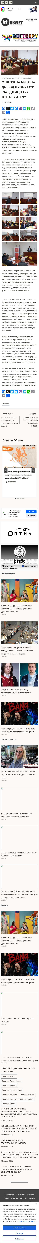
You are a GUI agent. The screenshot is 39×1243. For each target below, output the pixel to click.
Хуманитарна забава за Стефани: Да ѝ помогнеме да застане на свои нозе (16, 815)
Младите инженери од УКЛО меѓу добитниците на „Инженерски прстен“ (16, 691)
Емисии (14, 1198)
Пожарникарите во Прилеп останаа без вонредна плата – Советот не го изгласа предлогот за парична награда (17, 650)
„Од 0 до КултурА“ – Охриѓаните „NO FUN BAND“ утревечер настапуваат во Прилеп (18, 730)
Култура (4, 905)
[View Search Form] (36, 2)
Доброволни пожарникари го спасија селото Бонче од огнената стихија (18, 854)
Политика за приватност (27, 1221)
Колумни (30, 1194)
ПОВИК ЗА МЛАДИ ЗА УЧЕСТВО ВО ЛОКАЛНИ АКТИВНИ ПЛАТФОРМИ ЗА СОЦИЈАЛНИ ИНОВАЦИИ (16, 1169)
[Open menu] (19, 9)
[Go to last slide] (5, 470)
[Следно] (33, 470)
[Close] (37, 1204)
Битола (6, 404)
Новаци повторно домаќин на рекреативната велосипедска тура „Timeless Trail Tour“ (19, 474)
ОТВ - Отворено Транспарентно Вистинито (15, 512)
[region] (19, 1222)
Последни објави (8, 573)
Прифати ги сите (19, 1228)
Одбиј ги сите (19, 1239)
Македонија (20, 1194)
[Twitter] (6, 2)
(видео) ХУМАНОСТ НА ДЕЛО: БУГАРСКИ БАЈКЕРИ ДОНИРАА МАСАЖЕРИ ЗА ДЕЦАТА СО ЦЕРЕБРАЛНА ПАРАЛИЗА (19, 894)
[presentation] (19, 456)
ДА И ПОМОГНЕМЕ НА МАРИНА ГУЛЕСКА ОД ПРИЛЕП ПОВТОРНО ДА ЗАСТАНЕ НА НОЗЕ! (18, 774)
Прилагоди (19, 1233)
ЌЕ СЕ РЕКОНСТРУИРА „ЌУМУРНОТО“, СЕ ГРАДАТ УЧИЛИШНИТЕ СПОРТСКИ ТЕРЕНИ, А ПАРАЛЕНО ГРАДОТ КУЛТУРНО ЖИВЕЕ (19, 1155)
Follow (32, 515)
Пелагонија (27, 78)
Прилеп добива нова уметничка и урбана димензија (17, 1020)
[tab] (15, 498)
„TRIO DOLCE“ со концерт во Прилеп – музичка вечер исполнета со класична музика (19, 1059)
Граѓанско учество (9, 78)
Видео (6, 1198)
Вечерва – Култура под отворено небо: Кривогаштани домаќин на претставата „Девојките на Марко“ (16, 608)
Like (32, 511)
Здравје (32, 1198)
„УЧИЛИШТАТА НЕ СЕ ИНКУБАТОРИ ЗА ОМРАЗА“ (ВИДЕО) (30, 420)
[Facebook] (2, 2)
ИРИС (20, 78)
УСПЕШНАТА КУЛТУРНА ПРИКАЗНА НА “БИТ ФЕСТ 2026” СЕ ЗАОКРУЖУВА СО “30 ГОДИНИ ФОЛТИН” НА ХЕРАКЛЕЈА (19, 1128)
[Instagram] (10, 2)
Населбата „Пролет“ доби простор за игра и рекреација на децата (9, 420)
